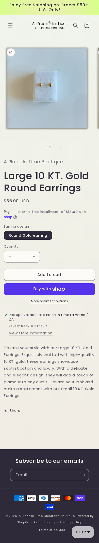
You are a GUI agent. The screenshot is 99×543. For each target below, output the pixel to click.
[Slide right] (60, 147)
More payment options (49, 301)
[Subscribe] (83, 475)
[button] (10, 25)
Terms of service (52, 530)
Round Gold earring (28, 235)
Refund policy (44, 522)
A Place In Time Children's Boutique (47, 516)
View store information (31, 333)
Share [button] (15, 410)
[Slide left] (38, 147)
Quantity (11, 246)
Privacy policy (71, 522)
